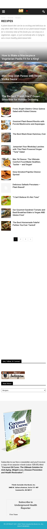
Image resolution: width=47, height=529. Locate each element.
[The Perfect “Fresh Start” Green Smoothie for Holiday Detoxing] (23, 97)
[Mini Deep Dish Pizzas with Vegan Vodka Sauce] (23, 76)
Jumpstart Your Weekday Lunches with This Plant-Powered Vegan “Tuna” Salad (28, 149)
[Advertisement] (23, 4)
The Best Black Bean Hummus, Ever (29, 134)
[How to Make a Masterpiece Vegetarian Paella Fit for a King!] (23, 56)
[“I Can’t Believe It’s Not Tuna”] (6, 200)
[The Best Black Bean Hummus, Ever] (6, 137)
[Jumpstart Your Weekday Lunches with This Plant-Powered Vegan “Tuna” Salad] (6, 150)
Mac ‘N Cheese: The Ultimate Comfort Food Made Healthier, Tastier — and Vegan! (27, 162)
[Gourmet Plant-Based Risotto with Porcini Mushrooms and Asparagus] (6, 125)
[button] (43, 11)
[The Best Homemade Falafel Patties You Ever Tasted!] (6, 226)
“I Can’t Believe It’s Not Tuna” (26, 197)
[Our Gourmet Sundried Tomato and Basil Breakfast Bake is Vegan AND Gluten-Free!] (6, 213)
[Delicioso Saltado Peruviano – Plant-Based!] (6, 188)
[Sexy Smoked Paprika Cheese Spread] (6, 175)
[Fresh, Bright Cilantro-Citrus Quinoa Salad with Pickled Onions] (6, 112)
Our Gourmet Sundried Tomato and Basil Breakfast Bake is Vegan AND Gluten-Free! (29, 212)
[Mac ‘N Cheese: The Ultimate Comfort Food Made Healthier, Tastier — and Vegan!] (6, 162)
